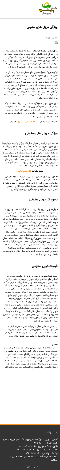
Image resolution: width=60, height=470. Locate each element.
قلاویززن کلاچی (24, 171)
